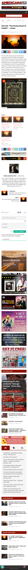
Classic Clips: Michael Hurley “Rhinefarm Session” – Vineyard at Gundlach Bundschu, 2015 (17, 430)
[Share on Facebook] (2, 51)
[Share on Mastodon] (18, 51)
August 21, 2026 (13, 391)
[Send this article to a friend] (11, 51)
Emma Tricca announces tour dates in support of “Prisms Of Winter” (16, 556)
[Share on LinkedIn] (7, 51)
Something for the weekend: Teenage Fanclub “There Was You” (12, 385)
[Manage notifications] (24, 567)
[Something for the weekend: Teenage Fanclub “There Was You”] (4, 415)
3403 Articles (21, 176)
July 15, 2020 (13, 540)
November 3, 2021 (14, 549)
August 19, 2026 (14, 506)
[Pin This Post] (9, 51)
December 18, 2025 (15, 559)
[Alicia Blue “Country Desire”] (4, 423)
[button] (26, 12)
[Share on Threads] (25, 51)
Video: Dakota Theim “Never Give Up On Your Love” (17, 546)
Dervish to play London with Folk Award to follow (17, 124)
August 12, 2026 (14, 526)
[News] (4, 556)
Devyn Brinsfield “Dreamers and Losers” (19, 403)
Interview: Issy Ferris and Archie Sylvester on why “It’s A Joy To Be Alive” (17, 503)
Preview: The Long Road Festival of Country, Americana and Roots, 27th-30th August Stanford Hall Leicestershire (13, 490)
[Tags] (14, 448)
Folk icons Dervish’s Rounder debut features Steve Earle (6, 124)
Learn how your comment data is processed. (13, 235)
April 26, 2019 (6, 32)
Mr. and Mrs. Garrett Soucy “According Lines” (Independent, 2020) (17, 537)
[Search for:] (14, 15)
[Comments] (22, 448)
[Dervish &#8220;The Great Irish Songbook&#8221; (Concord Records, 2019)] (6, 134)
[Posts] (5, 448)
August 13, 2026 (14, 516)
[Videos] (4, 547)
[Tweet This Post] (5, 51)
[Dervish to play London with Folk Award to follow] (18, 119)
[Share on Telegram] (20, 51)
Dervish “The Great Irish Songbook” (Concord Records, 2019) (6, 140)
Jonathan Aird (15, 32)
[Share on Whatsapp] (16, 51)
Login (24, 212)
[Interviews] (4, 503)
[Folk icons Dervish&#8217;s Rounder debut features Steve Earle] (6, 119)
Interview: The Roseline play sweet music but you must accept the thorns (17, 523)
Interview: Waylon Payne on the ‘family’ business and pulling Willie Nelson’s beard (17, 513)
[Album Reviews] (4, 537)
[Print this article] (14, 51)
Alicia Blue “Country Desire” (8, 394)
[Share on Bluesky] (23, 51)
